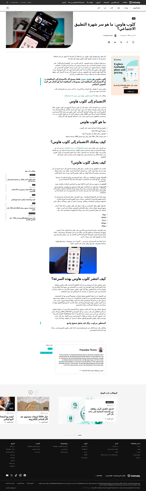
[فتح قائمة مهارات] (123, 8)
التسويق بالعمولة (64, 452)
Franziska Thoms (108, 35)
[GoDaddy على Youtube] (7, 476)
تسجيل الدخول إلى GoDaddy (34, 446)
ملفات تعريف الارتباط (10, 483)
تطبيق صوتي (86, 79)
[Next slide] (30, 392)
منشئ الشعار (12, 463)
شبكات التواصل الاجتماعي (46, 352)
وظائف (138, 449)
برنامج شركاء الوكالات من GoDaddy (60, 446)
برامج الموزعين (64, 449)
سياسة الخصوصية (20, 483)
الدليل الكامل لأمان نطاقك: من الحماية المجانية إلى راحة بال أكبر (101, 411)
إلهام (133, 18)
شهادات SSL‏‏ (90, 2)
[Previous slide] (36, 392)
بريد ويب (85, 452)
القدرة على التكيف (32, 213)
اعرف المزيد (110, 418)
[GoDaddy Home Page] (134, 476)
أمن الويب (12, 460)
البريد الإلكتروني (115, 2)
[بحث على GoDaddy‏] (7, 8)
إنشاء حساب (37, 452)
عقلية (118, 8)
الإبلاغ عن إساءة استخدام (113, 449)
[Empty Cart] (7, 2)
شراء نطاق (12, 446)
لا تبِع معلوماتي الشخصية (11, 487)
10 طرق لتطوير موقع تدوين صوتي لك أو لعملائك (79, 96)
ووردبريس (12, 454)
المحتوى (50, 348)
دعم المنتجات (115, 446)
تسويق (34, 203)
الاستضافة (12, 457)
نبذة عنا (138, 446)
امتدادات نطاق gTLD (10, 449)
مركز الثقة (138, 457)
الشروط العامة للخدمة (86, 487)
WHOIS (85, 454)
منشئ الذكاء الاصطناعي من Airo (76, 2)
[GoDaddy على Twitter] (11, 476)
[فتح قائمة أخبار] (109, 8)
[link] (127, 42)
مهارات (126, 8)
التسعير (64, 2)
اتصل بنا (138, 452)
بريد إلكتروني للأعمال (10, 452)
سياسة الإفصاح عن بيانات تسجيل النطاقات (109, 454)
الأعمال (11, 408)
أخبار (112, 8)
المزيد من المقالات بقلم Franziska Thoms (92, 370)
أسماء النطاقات (32, 174)
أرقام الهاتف (12, 466)
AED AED (99, 475)
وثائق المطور (84, 446)
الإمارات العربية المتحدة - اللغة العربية (115, 475)
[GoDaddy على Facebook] (24, 476)
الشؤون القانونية (136, 454)
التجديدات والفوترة (36, 449)
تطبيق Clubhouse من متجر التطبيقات (76, 148)
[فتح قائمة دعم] (103, 8)
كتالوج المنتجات (84, 457)
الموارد (116, 452)
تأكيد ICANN (84, 449)
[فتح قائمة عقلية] (116, 8)
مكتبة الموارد (136, 8)
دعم (105, 8)
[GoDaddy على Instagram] (20, 476)
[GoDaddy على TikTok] (16, 476)
